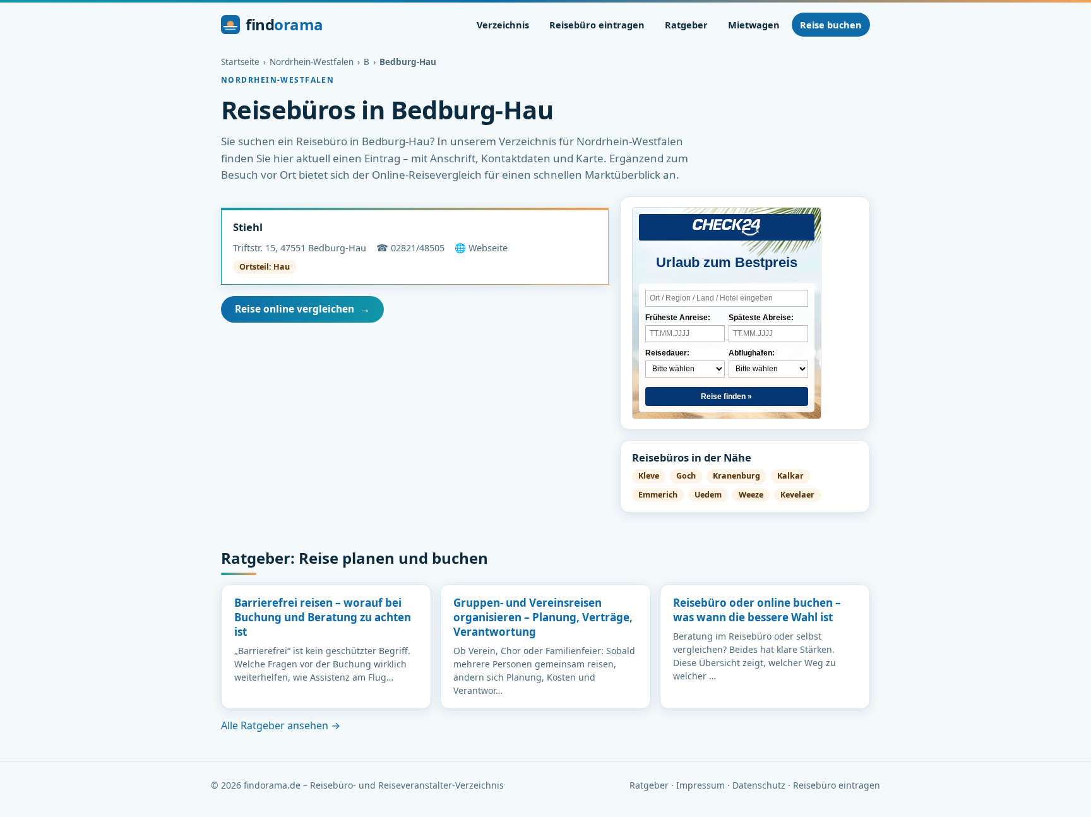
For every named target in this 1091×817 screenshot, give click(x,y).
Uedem (708, 494)
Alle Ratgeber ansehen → (280, 725)
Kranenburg (736, 475)
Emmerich (657, 494)
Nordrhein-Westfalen (312, 62)
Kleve (648, 475)
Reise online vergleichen (302, 309)
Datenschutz (758, 785)
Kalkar (790, 475)
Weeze (751, 494)
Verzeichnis (503, 24)
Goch (686, 475)
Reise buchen (831, 24)
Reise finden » (726, 396)
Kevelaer (797, 494)
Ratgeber (686, 24)
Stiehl (248, 227)
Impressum (700, 785)
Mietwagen (754, 24)
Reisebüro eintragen (597, 24)
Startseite (240, 62)
